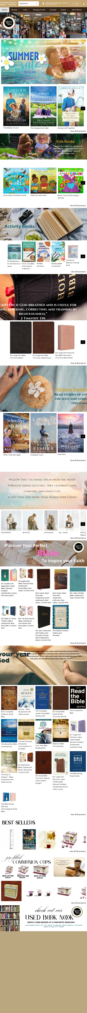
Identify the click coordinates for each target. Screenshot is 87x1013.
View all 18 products (78, 363)
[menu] (43, 9)
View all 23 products (78, 643)
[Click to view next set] (83, 108)
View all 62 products (78, 538)
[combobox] (24, 3)
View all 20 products (78, 460)
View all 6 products (78, 272)
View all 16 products (78, 814)
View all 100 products (78, 851)
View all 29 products (78, 205)
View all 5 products (78, 903)
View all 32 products (78, 131)
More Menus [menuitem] (77, 10)
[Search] (36, 3)
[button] (55, 4)
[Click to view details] (16, 106)
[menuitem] (4, 9)
